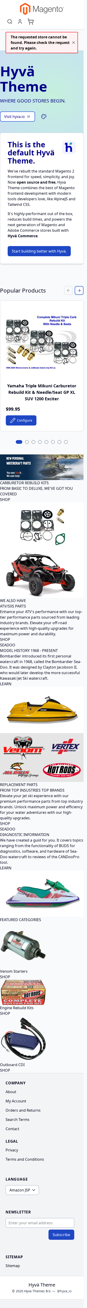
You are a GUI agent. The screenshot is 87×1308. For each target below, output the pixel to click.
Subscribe (61, 1234)
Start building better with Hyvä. (39, 251)
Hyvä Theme (42, 1285)
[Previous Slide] (68, 290)
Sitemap (13, 1265)
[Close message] (73, 42)
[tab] (19, 442)
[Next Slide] (79, 290)
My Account (16, 1101)
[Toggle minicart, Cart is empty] (30, 21)
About (11, 1091)
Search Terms (17, 1119)
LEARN (5, 683)
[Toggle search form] (10, 21)
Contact (12, 1128)
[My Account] (20, 21)
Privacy (12, 1150)
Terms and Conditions (25, 1159)
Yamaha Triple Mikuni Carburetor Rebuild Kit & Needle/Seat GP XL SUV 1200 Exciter (41, 392)
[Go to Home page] (42, 9)
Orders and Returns (23, 1110)
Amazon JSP (20, 1190)
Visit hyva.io (14, 116)
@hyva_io (64, 1291)
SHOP (5, 499)
